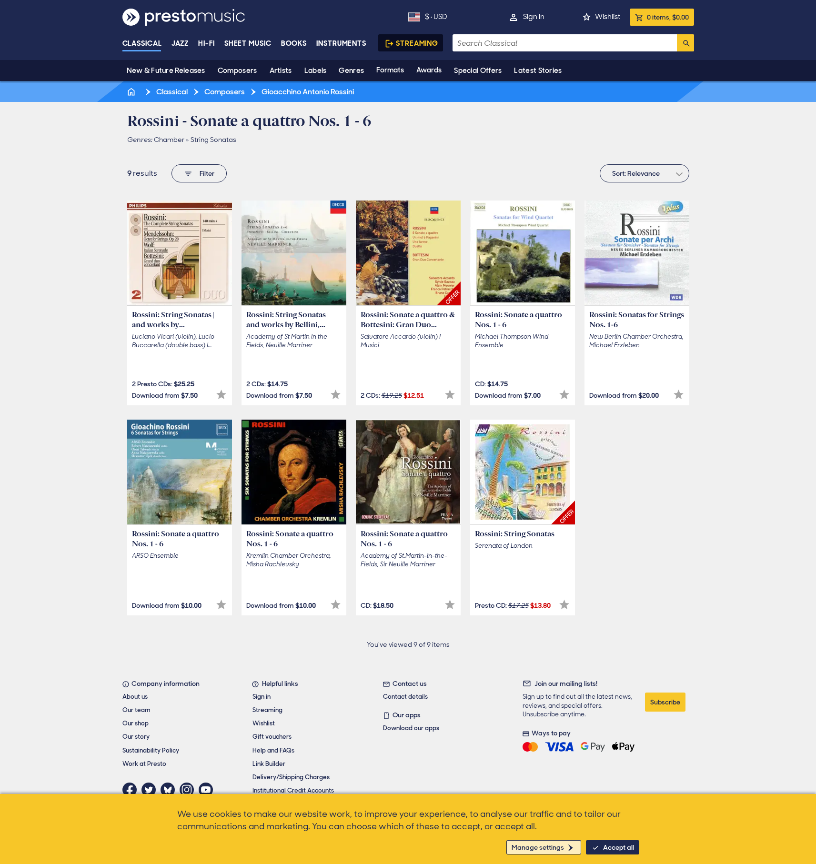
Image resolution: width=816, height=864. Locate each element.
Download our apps (411, 728)
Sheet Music (248, 43)
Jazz (180, 43)
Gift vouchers (272, 737)
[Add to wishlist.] (221, 395)
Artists (281, 70)
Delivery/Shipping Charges (291, 777)
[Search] (685, 42)
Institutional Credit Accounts (293, 790)
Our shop (135, 723)
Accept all (618, 847)
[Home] (132, 92)
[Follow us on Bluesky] (170, 790)
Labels (315, 70)
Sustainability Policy (150, 750)
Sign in (533, 16)
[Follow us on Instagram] (189, 790)
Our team (136, 710)
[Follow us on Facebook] (131, 790)
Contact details (405, 697)
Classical (142, 43)
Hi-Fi (206, 43)
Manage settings (538, 847)
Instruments (341, 43)
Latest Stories (538, 70)
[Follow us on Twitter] (151, 790)
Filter (207, 173)
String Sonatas (213, 139)
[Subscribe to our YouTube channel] (208, 790)
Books (294, 43)
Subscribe (665, 702)
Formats (390, 70)
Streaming (417, 43)
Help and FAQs (273, 750)
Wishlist (607, 16)
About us (135, 697)
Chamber (169, 139)
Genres (351, 70)
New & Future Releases (166, 70)
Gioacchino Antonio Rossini (307, 92)
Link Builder (268, 764)
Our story (136, 737)
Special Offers (478, 70)
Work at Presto (144, 764)
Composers (237, 70)
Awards (429, 70)
